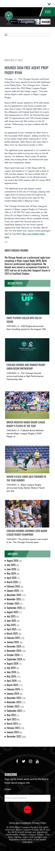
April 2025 (11, 629)
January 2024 (13, 693)
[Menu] (46, 11)
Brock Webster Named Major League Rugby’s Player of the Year (26, 424)
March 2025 (12, 633)
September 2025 (14, 607)
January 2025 (13, 642)
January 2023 (13, 732)
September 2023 (14, 710)
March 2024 (12, 685)
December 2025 (14, 595)
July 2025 (11, 616)
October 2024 (13, 655)
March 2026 (12, 582)
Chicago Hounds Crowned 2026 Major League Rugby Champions (27, 532)
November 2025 (14, 599)
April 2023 (11, 719)
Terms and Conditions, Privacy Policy (27, 823)
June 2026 (11, 569)
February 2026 (13, 586)
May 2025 (11, 625)
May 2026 (11, 573)
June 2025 (11, 620)
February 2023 (13, 728)
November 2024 (14, 650)
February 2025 (13, 637)
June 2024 (11, 672)
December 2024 (14, 646)
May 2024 (11, 676)
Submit (28, 810)
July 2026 (11, 565)
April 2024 (11, 680)
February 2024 (13, 689)
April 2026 (11, 577)
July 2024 (11, 667)
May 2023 (11, 715)
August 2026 (12, 560)
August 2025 (12, 612)
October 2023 (13, 706)
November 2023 (14, 702)
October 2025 (13, 603)
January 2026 (13, 590)
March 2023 (12, 723)
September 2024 (14, 659)
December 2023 (14, 698)
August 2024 (12, 663)
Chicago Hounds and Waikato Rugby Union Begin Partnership (26, 366)
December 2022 (14, 736)
